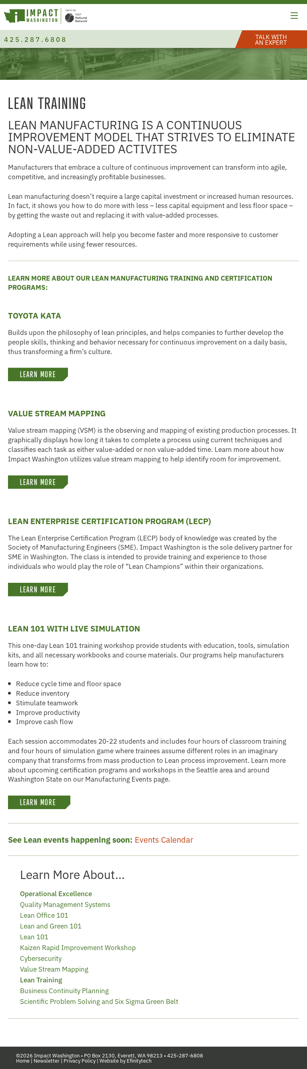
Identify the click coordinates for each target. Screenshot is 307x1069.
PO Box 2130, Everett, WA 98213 (123, 1055)
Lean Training (41, 979)
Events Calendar (164, 839)
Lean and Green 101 (51, 925)
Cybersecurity (41, 958)
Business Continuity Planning (64, 990)
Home (23, 1060)
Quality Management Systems (65, 904)
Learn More (38, 374)
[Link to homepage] (46, 17)
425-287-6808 (185, 1055)
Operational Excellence (56, 893)
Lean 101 (34, 936)
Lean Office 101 (44, 915)
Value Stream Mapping (54, 969)
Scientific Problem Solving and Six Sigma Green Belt (99, 1001)
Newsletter (47, 1060)
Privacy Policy (80, 1060)
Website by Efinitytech (126, 1060)
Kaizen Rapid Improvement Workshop (78, 947)
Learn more (39, 802)
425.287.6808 (35, 39)
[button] (294, 17)
